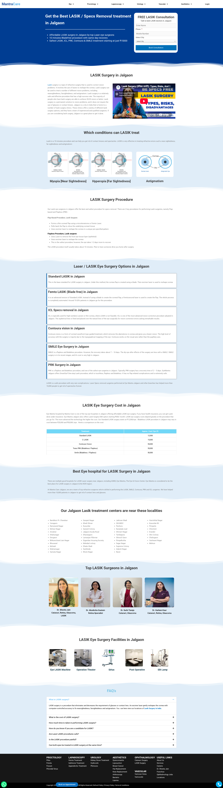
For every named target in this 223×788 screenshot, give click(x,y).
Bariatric (116, 777)
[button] (111, 699)
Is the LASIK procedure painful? (62, 739)
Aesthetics (185, 4)
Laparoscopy (116, 4)
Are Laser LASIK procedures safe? (64, 734)
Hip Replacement (119, 769)
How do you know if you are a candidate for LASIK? (71, 728)
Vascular (162, 4)
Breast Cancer (118, 766)
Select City (140, 37)
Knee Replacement (120, 772)
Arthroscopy (117, 774)
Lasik (50, 85)
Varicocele (139, 777)
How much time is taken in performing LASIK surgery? (72, 723)
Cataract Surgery (141, 760)
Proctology (91, 4)
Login (207, 4)
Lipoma (115, 780)
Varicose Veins (141, 774)
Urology (140, 4)
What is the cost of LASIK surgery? (64, 717)
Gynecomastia (118, 760)
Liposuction (117, 763)
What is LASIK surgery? (59, 699)
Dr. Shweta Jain (163, 769)
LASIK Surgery (140, 763)
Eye (70, 4)
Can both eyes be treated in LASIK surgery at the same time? (75, 745)
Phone (139, 29)
